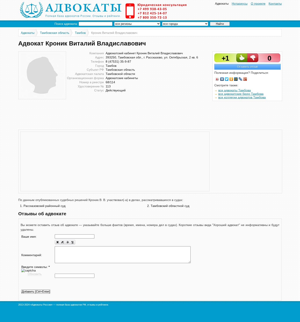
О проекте (258, 3)
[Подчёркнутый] (72, 242)
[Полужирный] (57, 242)
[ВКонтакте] (222, 79)
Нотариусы (240, 3)
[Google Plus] (245, 79)
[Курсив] (62, 242)
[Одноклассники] (231, 79)
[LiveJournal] (240, 79)
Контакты (275, 3)
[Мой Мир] (236, 79)
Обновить (35, 274)
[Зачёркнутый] (67, 242)
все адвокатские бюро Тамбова (241, 94)
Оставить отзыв (247, 66)
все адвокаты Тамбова (234, 90)
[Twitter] (226, 79)
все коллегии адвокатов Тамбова (242, 97)
